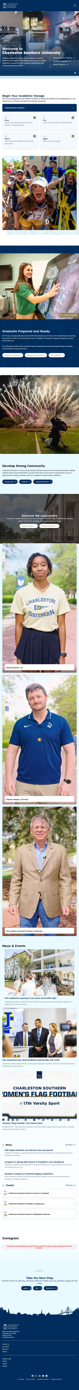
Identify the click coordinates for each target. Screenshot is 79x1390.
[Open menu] (74, 6)
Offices (4, 1351)
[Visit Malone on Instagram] (40, 1376)
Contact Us (5, 1344)
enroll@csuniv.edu (8, 1337)
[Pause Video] (75, 73)
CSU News (69, 1145)
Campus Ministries (42, 482)
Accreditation (56, 355)
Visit (36, 1288)
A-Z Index (21, 1379)
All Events (69, 1185)
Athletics (24, 482)
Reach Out (50, 1288)
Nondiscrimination (43, 1379)
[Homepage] (10, 5)
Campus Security (56, 1379)
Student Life (9, 482)
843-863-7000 (6, 1335)
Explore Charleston (49, 526)
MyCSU (4, 1361)
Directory (5, 1349)
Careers (4, 1366)
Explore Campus (28, 526)
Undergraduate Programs (62, 58)
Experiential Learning (35, 355)
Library (4, 1364)
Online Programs (59, 64)
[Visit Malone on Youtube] (43, 1376)
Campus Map (6, 1359)
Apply (25, 1288)
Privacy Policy (30, 1379)
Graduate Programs (60, 61)
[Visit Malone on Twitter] (36, 1376)
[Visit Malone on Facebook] (33, 1376)
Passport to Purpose (12, 355)
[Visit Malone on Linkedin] (46, 1376)
